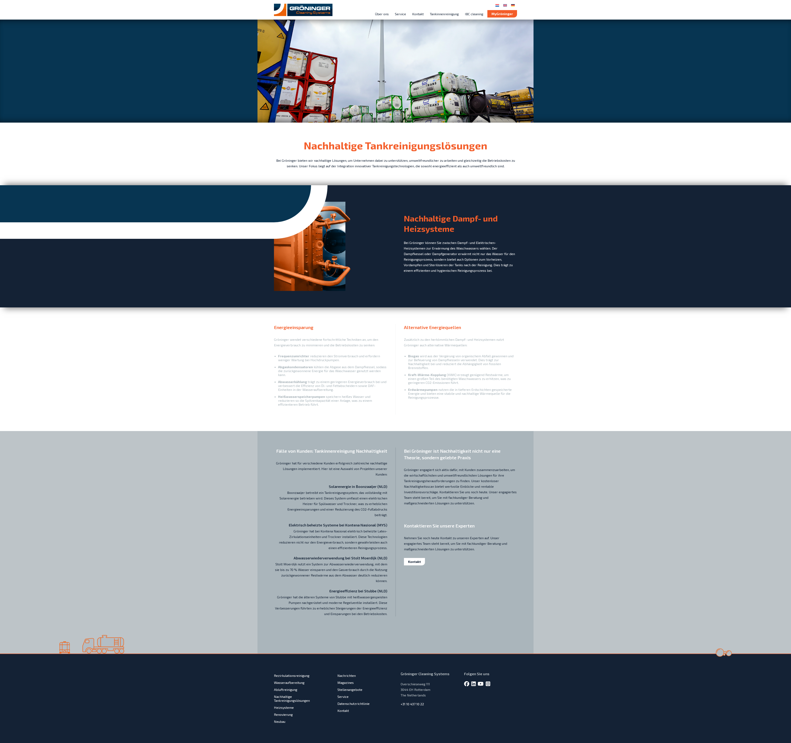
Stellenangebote (349, 689)
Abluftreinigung (285, 689)
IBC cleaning (474, 14)
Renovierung (283, 714)
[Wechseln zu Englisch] (505, 5)
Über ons (382, 14)
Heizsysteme (284, 707)
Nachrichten (346, 675)
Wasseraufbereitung (289, 682)
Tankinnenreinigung (444, 14)
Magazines (345, 682)
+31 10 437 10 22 (412, 704)
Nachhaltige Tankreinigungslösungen (292, 698)
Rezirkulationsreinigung (291, 675)
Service (400, 14)
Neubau (279, 721)
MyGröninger (502, 14)
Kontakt (418, 14)
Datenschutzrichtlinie (353, 703)
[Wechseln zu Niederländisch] (497, 5)
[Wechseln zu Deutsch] (513, 5)
